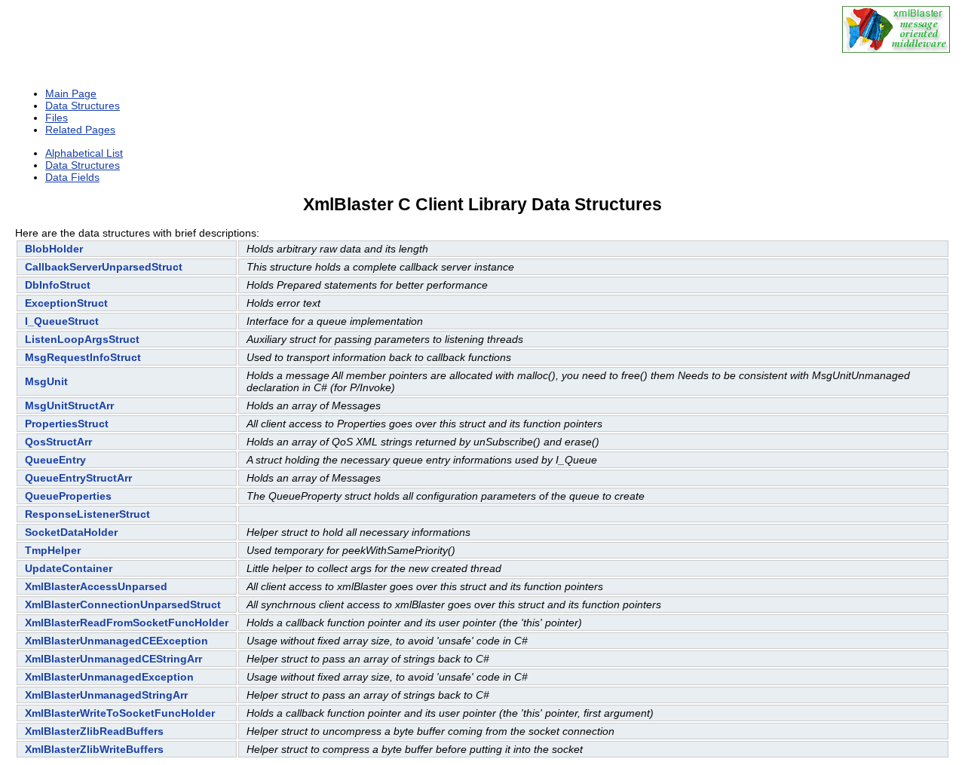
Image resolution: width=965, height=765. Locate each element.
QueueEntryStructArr (78, 478)
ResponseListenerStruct (87, 514)
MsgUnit (46, 381)
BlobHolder (54, 249)
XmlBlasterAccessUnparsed (96, 586)
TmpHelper (53, 550)
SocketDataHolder (71, 532)
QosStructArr (58, 442)
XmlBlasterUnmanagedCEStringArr (113, 659)
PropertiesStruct (67, 424)
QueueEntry (55, 460)
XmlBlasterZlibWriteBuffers (94, 749)
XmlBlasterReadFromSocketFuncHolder (126, 623)
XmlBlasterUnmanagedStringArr (106, 695)
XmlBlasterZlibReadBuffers (94, 731)
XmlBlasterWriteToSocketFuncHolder (120, 713)
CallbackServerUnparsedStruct (103, 267)
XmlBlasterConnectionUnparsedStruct (123, 604)
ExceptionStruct (66, 303)
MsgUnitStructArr (69, 405)
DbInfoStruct (57, 285)
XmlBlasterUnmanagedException (109, 677)
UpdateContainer (68, 568)
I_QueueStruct (62, 321)
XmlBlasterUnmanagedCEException (116, 641)
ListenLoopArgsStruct (82, 339)
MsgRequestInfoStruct (83, 357)
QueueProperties (68, 496)
